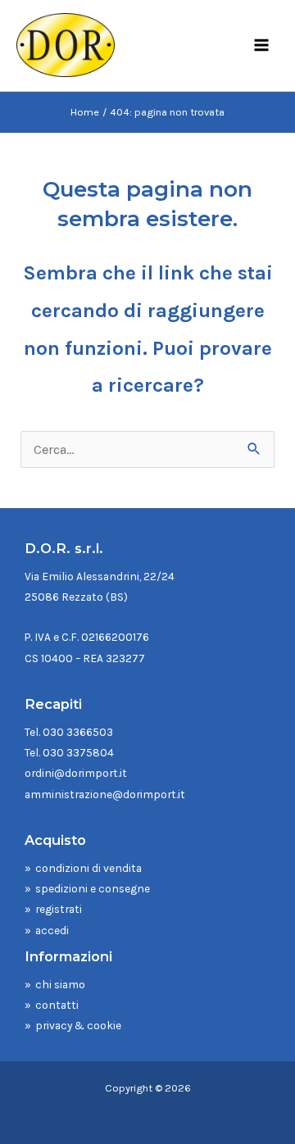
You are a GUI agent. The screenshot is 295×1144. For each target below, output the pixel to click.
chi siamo (60, 984)
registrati (58, 908)
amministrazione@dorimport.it (105, 794)
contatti (57, 1004)
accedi (52, 930)
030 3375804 (78, 752)
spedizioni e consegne (92, 888)
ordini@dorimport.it (76, 772)
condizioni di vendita (88, 867)
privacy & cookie (78, 1025)
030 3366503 (78, 731)
